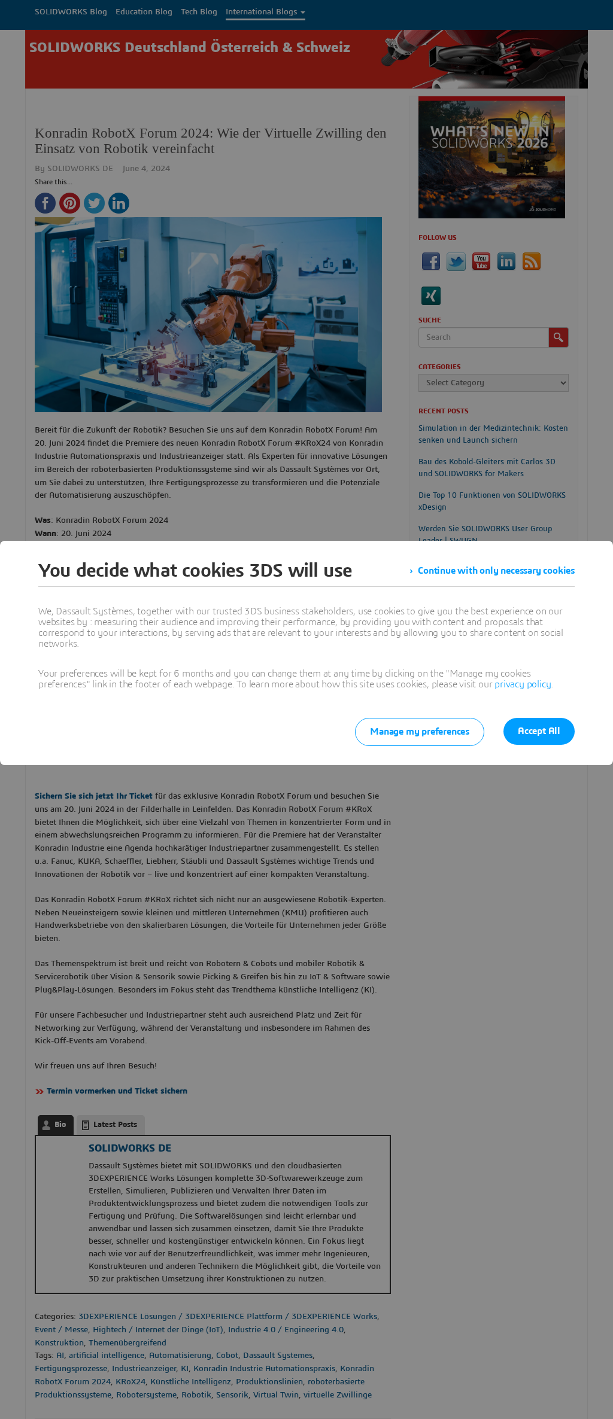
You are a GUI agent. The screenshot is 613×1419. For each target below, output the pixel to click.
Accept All (539, 731)
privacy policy (522, 684)
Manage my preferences (419, 731)
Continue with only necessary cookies (496, 570)
